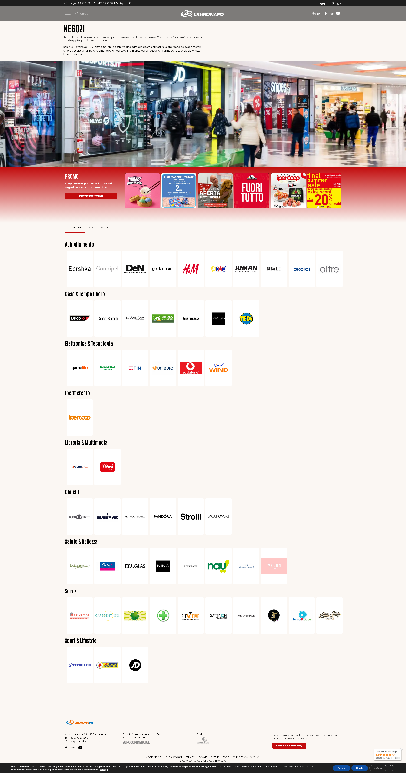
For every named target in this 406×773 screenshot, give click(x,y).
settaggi (104, 769)
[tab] (117, 228)
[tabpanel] (203, 462)
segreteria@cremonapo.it (85, 741)
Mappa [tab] (105, 227)
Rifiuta (359, 768)
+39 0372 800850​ (78, 737)
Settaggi (378, 768)
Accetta (341, 768)
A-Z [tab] (91, 227)
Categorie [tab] (75, 227)
